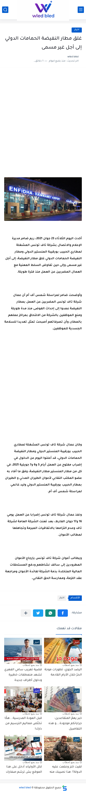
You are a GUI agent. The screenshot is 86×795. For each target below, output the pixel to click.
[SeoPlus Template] (64, 788)
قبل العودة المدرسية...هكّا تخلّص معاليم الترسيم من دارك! (23, 724)
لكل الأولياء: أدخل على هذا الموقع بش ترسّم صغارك (24, 769)
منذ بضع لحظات (70, 665)
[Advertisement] (43, 118)
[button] (63, 613)
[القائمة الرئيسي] (81, 9)
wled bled (25, 787)
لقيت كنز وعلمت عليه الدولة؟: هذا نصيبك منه (66, 769)
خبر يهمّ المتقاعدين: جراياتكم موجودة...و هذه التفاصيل (65, 724)
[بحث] (5, 9)
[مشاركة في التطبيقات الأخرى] (26, 613)
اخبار (76, 30)
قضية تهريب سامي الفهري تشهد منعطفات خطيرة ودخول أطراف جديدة (23, 675)
